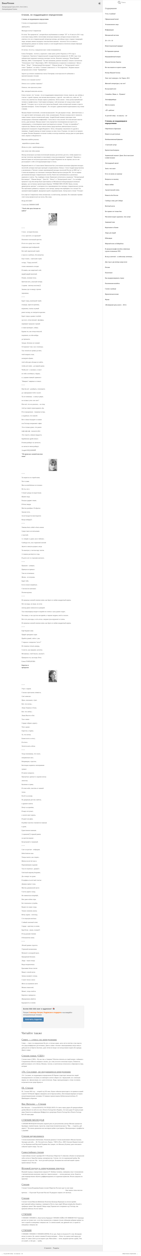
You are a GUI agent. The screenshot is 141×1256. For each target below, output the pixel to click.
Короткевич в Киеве (111, 227)
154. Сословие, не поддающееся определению (46, 1071)
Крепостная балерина (112, 150)
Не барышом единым (112, 51)
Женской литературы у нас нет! (115, 83)
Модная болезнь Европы (113, 62)
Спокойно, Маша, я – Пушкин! (115, 94)
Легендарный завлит (112, 163)
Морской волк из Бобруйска (114, 243)
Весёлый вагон (110, 206)
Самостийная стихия (33, 1152)
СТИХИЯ (27, 1214)
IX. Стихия (27, 1087)
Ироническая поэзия (111, 294)
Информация (109, 30)
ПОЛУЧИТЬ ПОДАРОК (33, 1019)
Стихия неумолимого (33, 1136)
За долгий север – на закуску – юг (116, 116)
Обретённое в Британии (113, 129)
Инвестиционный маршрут (114, 46)
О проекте (47, 1248)
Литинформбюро (110, 99)
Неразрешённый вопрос (113, 57)
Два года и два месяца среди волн (116, 262)
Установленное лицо (112, 24)
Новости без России (111, 195)
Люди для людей (110, 233)
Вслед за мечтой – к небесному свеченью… (119, 256)
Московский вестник (112, 35)
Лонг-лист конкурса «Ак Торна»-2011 (117, 78)
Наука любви (109, 184)
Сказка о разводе (110, 289)
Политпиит (109, 273)
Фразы (107, 299)
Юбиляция (108, 238)
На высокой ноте (110, 89)
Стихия (25, 1184)
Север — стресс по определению (39, 1039)
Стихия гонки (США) (33, 1055)
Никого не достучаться (112, 134)
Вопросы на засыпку (112, 179)
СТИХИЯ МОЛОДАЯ (33, 1119)
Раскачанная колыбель (112, 283)
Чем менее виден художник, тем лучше (118, 217)
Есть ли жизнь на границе (113, 174)
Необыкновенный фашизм (113, 139)
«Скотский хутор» (111, 145)
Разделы (56, 1248)
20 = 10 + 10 (109, 40)
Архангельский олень (112, 190)
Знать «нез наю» (110, 168)
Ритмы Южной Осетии (112, 73)
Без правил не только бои (113, 211)
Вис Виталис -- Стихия (34, 1103)
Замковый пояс (110, 222)
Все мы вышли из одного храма (115, 67)
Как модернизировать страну (114, 278)
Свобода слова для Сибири (114, 201)
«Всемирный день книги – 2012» (116, 305)
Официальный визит (112, 19)
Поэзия (107, 267)
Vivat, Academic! (110, 14)
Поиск (121, 2)
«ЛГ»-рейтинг (109, 110)
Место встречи (110, 105)
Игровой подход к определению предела (43, 1168)
